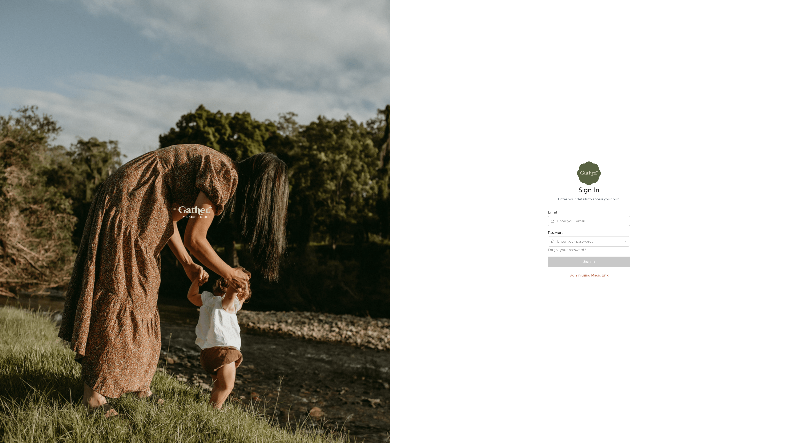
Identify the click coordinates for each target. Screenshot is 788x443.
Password (556, 233)
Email (552, 212)
